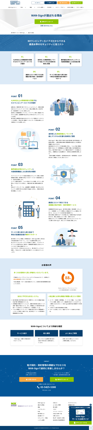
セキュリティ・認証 (43, 418)
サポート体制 (80, 7)
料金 (22, 7)
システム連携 (40, 7)
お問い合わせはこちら (46, 26)
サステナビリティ (72, 403)
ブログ (54, 409)
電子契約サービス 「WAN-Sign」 (18, 32)
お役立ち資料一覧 (57, 413)
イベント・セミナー (58, 411)
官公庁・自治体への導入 (59, 418)
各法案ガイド (41, 416)
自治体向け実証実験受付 (59, 420)
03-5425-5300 (48, 387)
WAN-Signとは (11, 7)
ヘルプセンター (41, 409)
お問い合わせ (64, 2)
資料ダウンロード (77, 2)
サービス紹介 (22, 338)
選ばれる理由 (41, 405)
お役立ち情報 (70, 7)
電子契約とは (41, 413)
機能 (31, 7)
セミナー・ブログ (60, 7)
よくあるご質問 (71, 338)
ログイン (38, 2)
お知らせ (55, 403)
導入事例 (49, 7)
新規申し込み (51, 2)
